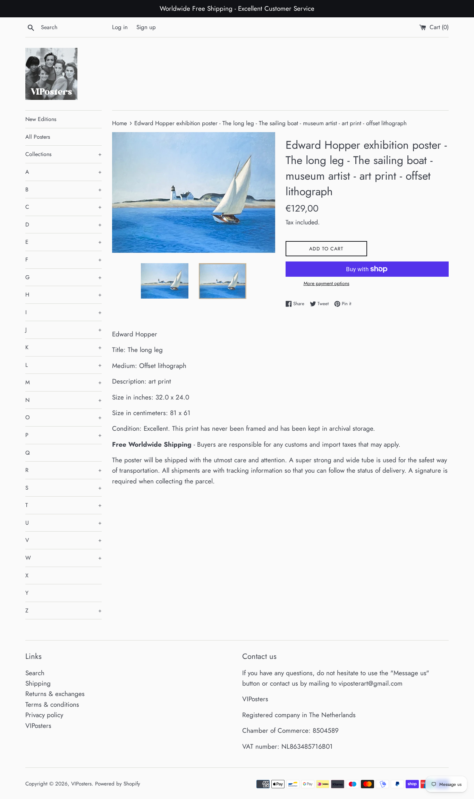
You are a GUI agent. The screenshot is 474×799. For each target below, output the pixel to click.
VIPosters (38, 725)
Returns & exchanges (55, 693)
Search (34, 673)
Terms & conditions (52, 704)
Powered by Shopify (117, 784)
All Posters (37, 137)
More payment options (326, 283)
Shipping (38, 683)
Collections (63, 154)
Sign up (146, 27)
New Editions (40, 119)
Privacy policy (44, 715)
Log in (120, 27)
